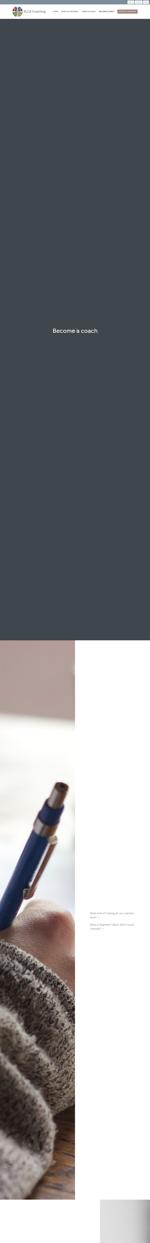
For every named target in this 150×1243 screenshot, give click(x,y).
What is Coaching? (70, 12)
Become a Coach (106, 12)
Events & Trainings (127, 12)
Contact (138, 2)
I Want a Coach (89, 12)
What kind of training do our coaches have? (112, 915)
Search (131, 2)
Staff (146, 2)
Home (55, 12)
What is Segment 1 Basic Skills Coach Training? (112, 926)
